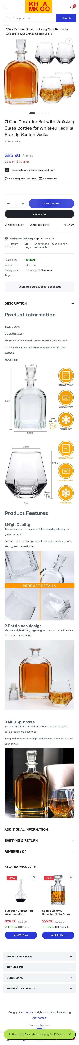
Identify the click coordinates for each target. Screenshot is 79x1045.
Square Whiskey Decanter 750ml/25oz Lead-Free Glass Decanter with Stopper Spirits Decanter (56, 912)
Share (70, 225)
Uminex (28, 1012)
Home (6, 25)
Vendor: (9, 265)
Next (71, 906)
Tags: (8, 275)
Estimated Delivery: (21, 238)
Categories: (11, 270)
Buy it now (39, 214)
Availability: (11, 259)
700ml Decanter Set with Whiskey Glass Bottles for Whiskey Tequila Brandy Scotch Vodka (39, 128)
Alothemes (39, 1017)
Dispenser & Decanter (39, 270)
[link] (33, 877)
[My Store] (38, 7)
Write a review (13, 141)
